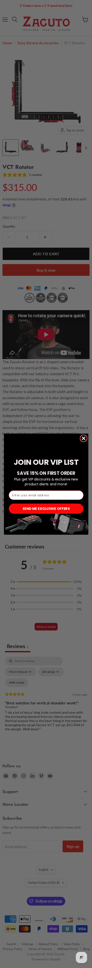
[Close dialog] (83, 438)
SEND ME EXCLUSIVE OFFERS (45, 508)
